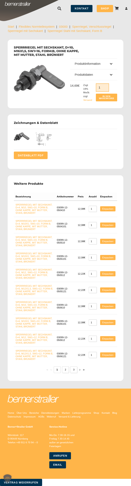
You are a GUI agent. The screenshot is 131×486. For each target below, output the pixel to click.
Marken (66, 412)
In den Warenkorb (106, 97)
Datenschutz (14, 416)
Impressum (30, 416)
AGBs (41, 416)
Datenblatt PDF (30, 155)
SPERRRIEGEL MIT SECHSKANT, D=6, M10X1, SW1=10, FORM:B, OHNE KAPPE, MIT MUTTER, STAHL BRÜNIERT (34, 322)
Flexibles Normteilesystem (37, 26)
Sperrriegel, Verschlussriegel (91, 26)
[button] (59, 8)
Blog (114, 412)
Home (11, 412)
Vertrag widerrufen (21, 482)
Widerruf (51, 416)
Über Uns (22, 412)
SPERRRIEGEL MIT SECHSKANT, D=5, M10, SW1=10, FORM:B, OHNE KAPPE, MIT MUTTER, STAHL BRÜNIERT (34, 241)
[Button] (126, 8)
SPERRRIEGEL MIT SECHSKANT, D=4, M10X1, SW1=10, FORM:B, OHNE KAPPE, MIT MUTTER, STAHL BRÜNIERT (34, 225)
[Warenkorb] (117, 8)
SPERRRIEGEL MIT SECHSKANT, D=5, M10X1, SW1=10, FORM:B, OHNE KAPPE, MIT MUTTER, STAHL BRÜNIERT (34, 257)
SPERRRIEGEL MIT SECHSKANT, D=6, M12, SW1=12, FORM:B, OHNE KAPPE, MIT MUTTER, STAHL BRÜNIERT (34, 338)
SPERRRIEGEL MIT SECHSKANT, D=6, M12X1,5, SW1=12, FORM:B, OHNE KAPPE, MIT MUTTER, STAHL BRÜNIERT (34, 354)
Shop (96, 412)
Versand (87, 100)
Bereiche (34, 412)
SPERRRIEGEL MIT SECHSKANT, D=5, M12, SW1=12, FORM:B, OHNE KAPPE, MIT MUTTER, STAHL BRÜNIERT (34, 273)
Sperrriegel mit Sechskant (25, 31)
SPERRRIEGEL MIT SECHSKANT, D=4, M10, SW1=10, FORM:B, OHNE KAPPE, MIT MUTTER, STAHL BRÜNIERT (34, 208)
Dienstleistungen (50, 412)
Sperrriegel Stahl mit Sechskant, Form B (74, 31)
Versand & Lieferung (70, 416)
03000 (63, 26)
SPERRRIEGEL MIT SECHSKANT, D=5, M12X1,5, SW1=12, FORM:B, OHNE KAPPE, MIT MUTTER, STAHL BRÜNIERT (34, 290)
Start (11, 26)
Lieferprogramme (81, 412)
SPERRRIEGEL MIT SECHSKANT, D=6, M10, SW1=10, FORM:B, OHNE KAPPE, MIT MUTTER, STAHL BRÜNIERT (34, 306)
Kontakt (106, 412)
